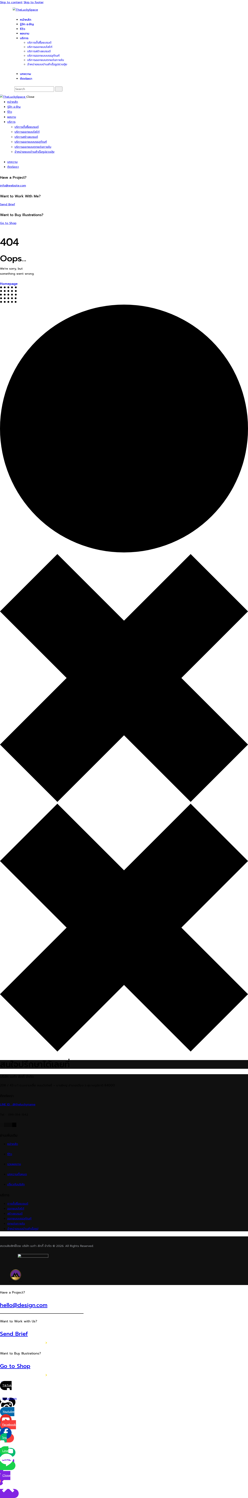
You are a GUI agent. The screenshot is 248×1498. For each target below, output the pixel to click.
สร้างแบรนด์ (15, 1214)
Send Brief (7, 204)
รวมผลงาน (14, 1164)
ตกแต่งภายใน (16, 1224)
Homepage (9, 283)
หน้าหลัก (12, 1144)
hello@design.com (23, 1305)
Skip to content (11, 2)
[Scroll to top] (2, 1380)
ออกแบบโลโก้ (15, 1208)
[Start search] (58, 89)
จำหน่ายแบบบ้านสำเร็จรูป (22, 1229)
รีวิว (9, 1154)
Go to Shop (8, 223)
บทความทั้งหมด (17, 1174)
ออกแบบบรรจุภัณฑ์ (19, 1218)
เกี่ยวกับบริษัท (16, 1184)
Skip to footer (34, 2)
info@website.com (13, 185)
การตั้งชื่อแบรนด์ (17, 1204)
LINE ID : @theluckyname (17, 1104)
